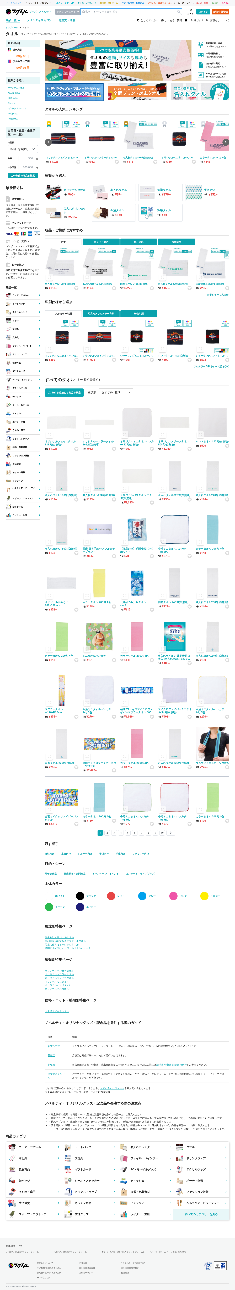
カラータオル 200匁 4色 (213, 157)
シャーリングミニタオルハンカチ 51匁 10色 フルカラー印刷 (137, 355)
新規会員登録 (220, 11)
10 (162, 832)
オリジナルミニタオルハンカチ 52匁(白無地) (178, 157)
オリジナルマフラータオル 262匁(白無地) (101, 157)
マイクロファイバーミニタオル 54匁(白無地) (175, 711)
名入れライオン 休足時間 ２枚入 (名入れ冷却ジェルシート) (174, 657)
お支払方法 (54, 1046)
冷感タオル (13, 119)
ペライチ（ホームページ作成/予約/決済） (169, 1252)
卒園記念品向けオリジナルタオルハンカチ (68, 948)
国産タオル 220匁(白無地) (210, 283)
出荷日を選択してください (19, 150)
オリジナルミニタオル (57, 981)
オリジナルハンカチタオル (59, 970)
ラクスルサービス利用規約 (133, 1263)
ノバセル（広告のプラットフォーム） (23, 1252)
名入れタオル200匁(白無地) (99, 495)
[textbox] (131, 12)
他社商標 (125, 1273)
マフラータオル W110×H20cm (55, 711)
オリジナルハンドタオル (58, 985)
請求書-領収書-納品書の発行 (171, 1064)
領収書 (51, 1064)
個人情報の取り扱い (130, 1268)
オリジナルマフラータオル (59, 974)
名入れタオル (14, 93)
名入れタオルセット (17, 108)
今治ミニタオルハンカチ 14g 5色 (172, 550)
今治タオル (13, 113)
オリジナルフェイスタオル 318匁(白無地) (62, 157)
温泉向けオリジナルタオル (59, 937)
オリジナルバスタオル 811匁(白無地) (135, 497)
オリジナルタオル (16, 88)
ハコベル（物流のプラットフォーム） (71, 1252)
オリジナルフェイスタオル (59, 978)
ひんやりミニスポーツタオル (212, 763)
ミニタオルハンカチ (94, 655)
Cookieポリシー (86, 1273)
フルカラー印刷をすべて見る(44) (211, 366)
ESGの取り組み (44, 1277)
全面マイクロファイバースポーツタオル (99, 764)
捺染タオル (13, 98)
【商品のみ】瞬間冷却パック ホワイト (137, 550)
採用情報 (83, 1263)
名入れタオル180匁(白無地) (138, 157)
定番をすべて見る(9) (218, 294)
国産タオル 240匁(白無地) (134, 283)
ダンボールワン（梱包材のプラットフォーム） (123, 1252)
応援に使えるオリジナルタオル (62, 944)
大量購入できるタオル (57, 1011)
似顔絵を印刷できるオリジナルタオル (65, 941)
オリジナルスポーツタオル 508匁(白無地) (173, 443)
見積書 (51, 1055)
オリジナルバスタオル (57, 988)
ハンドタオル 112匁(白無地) (173, 355)
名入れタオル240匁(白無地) (98, 283)
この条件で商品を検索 (23, 175)
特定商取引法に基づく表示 (49, 1268)
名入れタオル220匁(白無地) (173, 283)
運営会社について (45, 1263)
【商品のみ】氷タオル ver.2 (134, 604)
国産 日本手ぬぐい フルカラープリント (99, 550)
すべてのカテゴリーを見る (201, 1214)
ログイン (203, 11)
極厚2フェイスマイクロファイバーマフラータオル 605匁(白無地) (136, 711)
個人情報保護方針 (87, 1268)
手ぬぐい (12, 103)
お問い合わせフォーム (112, 1088)
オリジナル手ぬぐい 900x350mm (56, 604)
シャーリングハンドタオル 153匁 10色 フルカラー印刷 (212, 355)
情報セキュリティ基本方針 (49, 1273)
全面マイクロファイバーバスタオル (61, 818)
